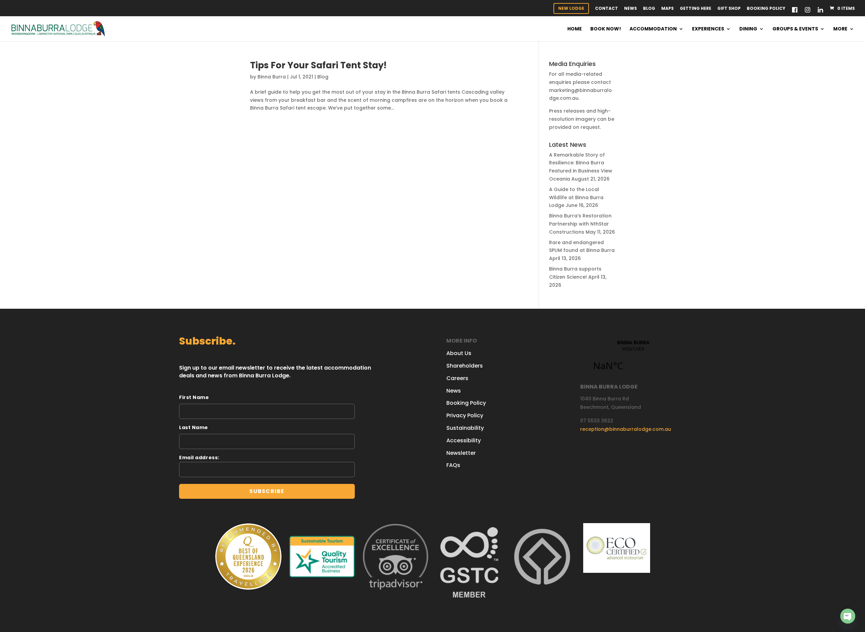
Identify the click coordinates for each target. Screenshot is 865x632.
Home (574, 29)
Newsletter (461, 453)
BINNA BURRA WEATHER (633, 359)
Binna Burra (271, 76)
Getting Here (695, 8)
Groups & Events (795, 29)
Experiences (708, 29)
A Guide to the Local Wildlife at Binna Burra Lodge (576, 197)
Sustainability (465, 428)
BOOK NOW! (605, 29)
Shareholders (464, 366)
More (840, 29)
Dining (748, 29)
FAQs (453, 465)
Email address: (199, 457)
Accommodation (653, 29)
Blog (649, 8)
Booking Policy (766, 8)
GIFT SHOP (729, 8)
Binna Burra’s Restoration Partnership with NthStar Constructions (580, 223)
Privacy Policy (464, 415)
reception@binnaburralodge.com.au (625, 429)
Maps (667, 8)
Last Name (193, 427)
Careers (457, 378)
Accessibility (463, 440)
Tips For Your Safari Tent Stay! (318, 65)
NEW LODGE (571, 8)
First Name (194, 397)
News (630, 8)
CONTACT (606, 8)
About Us (458, 353)
